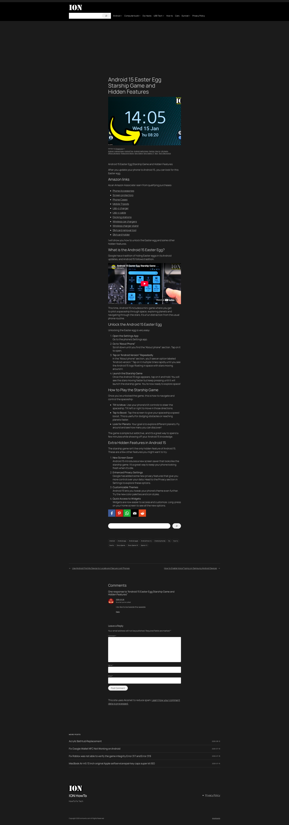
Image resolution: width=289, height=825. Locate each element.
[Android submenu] (121, 15)
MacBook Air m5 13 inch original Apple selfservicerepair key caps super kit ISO (112, 763)
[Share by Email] (134, 516)
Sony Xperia (139, 153)
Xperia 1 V (144, 545)
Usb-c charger (121, 208)
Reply (118, 612)
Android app (122, 541)
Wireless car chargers (125, 221)
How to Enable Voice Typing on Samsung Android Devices (190, 568)
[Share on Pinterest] (119, 516)
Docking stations (122, 217)
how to (175, 541)
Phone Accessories (123, 190)
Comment (112, 636)
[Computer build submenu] (139, 15)
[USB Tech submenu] (163, 15)
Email (110, 676)
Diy (169, 541)
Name (110, 665)
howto (111, 545)
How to (157, 151)
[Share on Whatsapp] (127, 516)
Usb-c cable (119, 212)
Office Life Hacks (114, 153)
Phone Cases (120, 199)
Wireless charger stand (126, 226)
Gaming (151, 151)
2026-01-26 (120, 599)
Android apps (133, 541)
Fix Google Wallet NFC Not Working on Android (94, 748)
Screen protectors (123, 195)
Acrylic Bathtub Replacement (85, 741)
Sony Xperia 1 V (148, 153)
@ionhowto (216, 818)
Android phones (159, 541)
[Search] (106, 15)
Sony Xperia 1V (133, 545)
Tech (156, 153)
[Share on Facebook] (111, 516)
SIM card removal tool (124, 230)
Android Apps (119, 151)
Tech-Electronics (165, 153)
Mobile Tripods (121, 204)
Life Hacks (164, 151)
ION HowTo (78, 795)
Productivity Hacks (127, 153)
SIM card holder (121, 234)
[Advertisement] (144, 45)
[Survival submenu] (189, 15)
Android (111, 151)
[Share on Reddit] (142, 516)
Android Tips (128, 151)
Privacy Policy (212, 795)
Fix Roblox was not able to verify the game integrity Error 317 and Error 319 (110, 756)
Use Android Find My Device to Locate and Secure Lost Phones (101, 568)
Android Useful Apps (141, 151)
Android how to (146, 541)
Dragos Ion (119, 149)
